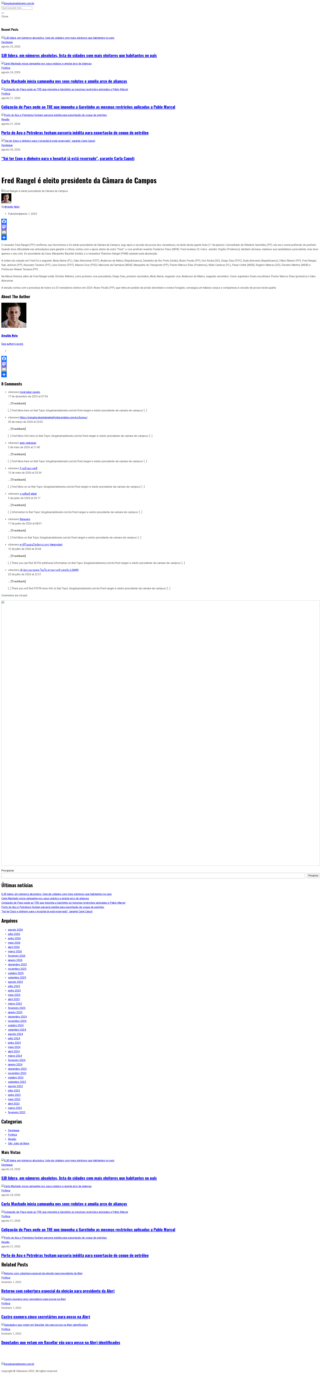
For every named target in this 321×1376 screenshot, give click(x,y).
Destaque (7, 42)
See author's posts (12, 344)
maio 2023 (14, 1099)
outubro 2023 (16, 1077)
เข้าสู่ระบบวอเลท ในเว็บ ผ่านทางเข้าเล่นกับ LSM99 (49, 570)
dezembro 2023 (17, 1068)
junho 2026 (14, 938)
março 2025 (15, 1003)
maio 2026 (14, 942)
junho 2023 (14, 1095)
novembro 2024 (17, 1021)
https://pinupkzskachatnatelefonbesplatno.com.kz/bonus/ (54, 417)
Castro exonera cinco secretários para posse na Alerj (45, 1316)
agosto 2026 (15, 929)
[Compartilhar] (160, 237)
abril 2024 (14, 1051)
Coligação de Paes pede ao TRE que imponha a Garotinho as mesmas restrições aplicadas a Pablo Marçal (88, 107)
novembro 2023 (17, 1073)
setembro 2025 (17, 977)
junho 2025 (14, 990)
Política (5, 68)
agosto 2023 (15, 1086)
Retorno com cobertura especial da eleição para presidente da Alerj (58, 1291)
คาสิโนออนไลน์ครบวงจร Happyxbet (41, 544)
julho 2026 (14, 934)
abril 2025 (14, 999)
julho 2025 (14, 986)
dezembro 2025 (17, 964)
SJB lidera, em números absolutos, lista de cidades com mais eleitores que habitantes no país (79, 55)
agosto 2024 (15, 1034)
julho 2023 (14, 1090)
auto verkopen (28, 443)
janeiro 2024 (15, 1064)
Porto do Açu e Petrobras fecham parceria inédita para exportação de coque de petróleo (75, 132)
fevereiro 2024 (16, 1060)
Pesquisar (7, 870)
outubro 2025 (16, 973)
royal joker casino (30, 392)
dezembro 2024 (17, 1016)
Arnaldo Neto (12, 206)
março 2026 (15, 951)
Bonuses (25, 519)
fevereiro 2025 (16, 1008)
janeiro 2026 (15, 960)
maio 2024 (14, 1047)
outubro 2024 (16, 1025)
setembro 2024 (17, 1029)
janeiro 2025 (15, 1012)
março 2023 (15, 1108)
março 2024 (15, 1055)
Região (5, 119)
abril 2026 (14, 947)
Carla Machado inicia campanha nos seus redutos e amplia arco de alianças (64, 81)
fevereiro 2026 (16, 955)
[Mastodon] (160, 226)
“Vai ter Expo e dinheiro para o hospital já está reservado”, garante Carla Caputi (67, 158)
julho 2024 (14, 1038)
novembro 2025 (17, 968)
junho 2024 (14, 1042)
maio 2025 (14, 995)
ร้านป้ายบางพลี (28, 468)
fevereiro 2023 (16, 1112)
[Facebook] (160, 221)
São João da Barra (18, 1143)
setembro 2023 (17, 1082)
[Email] (160, 232)
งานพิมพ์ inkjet (28, 493)
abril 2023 (14, 1103)
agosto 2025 (15, 982)
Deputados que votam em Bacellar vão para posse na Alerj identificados (60, 1342)
